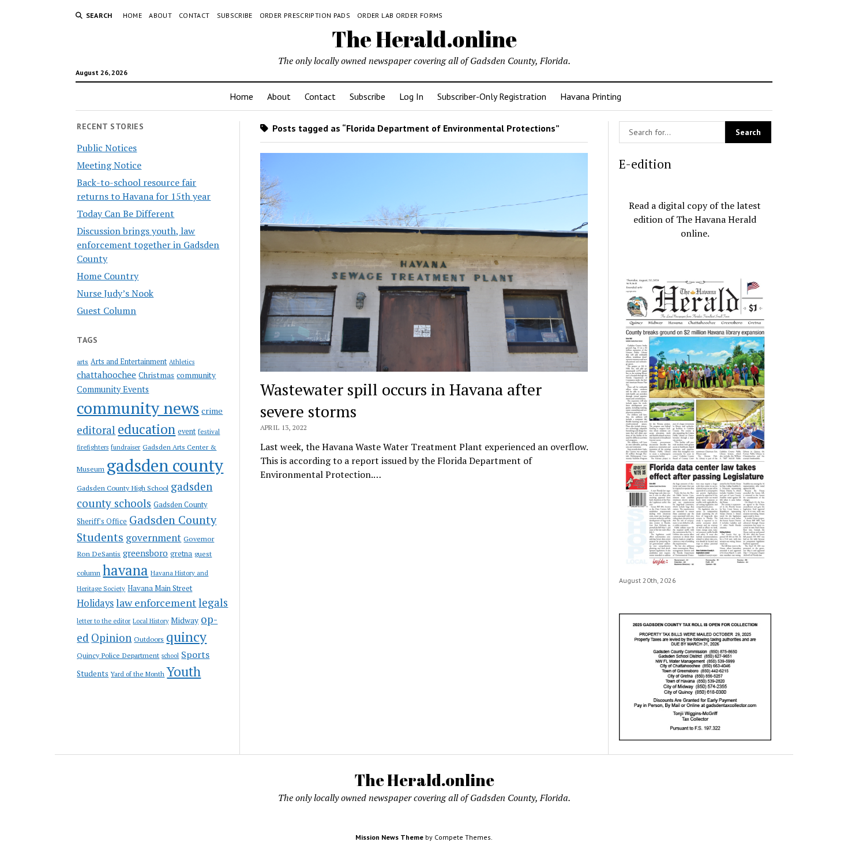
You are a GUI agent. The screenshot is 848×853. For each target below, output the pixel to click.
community (196, 375)
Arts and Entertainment (129, 361)
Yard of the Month (137, 673)
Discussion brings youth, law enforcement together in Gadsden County (148, 245)
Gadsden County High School (122, 487)
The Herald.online (424, 39)
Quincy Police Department (118, 655)
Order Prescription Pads (305, 15)
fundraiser (125, 447)
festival (209, 431)
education (146, 429)
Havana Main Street (159, 588)
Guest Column (106, 310)
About (160, 15)
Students (92, 673)
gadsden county (165, 465)
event (187, 431)
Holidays (95, 603)
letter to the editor (103, 621)
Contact (194, 15)
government (153, 537)
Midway (184, 620)
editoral (96, 430)
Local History (150, 621)
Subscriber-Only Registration (491, 96)
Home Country (107, 276)
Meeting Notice (109, 165)
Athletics (181, 362)
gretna (181, 553)
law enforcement (156, 602)
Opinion (111, 638)
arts (82, 361)
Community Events (113, 389)
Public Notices (107, 147)
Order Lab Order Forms (400, 15)
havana (125, 570)
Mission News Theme (389, 837)
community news (138, 407)
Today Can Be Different (125, 213)
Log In (411, 96)
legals (213, 602)
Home (132, 15)
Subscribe (235, 15)
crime (212, 410)
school (170, 656)
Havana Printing (590, 96)
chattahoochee (106, 374)
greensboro (145, 553)
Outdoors (149, 639)
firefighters (92, 447)
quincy (186, 637)
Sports (195, 654)
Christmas (156, 375)
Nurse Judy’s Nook (115, 293)
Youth (184, 671)
